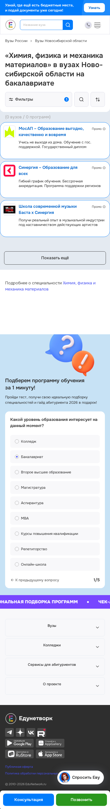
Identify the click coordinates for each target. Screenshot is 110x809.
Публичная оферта (19, 767)
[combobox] (45, 25)
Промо (97, 129)
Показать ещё (55, 258)
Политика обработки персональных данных (37, 773)
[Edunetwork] (10, 25)
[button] (55, 627)
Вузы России (16, 40)
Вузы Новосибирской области (61, 40)
